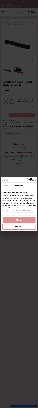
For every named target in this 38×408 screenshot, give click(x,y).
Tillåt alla (19, 220)
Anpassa (18, 226)
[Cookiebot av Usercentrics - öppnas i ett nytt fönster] (27, 179)
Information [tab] (19, 185)
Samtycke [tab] (6, 185)
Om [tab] (31, 185)
